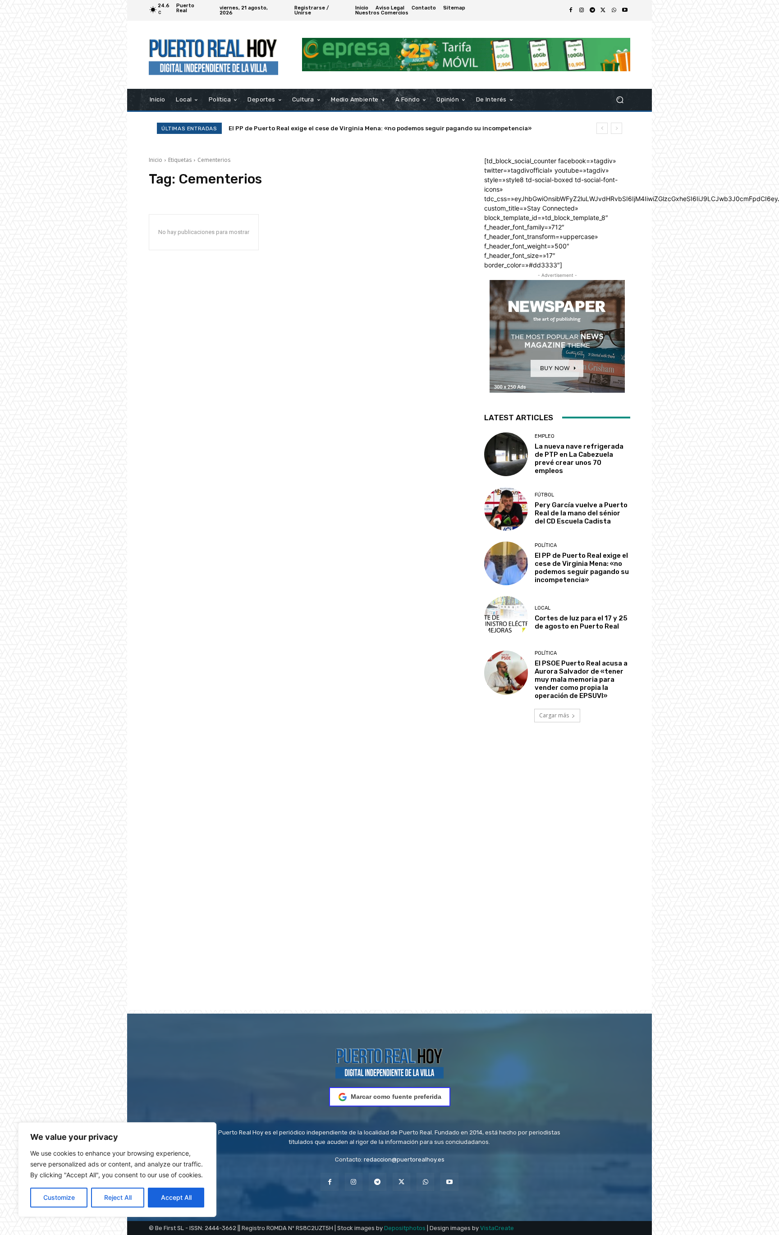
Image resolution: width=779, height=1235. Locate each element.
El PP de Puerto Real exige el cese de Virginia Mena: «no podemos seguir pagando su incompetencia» (582, 567)
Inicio (155, 160)
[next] (616, 128)
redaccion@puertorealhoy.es (404, 1159)
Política (546, 545)
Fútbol (544, 494)
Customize (59, 1197)
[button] (619, 99)
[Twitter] (603, 10)
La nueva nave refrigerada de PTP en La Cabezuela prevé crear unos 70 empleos (579, 458)
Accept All (176, 1197)
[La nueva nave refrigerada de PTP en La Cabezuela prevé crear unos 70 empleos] (506, 454)
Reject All (118, 1197)
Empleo (544, 436)
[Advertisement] (389, 879)
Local (542, 608)
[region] (117, 1169)
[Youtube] (624, 10)
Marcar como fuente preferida (396, 1096)
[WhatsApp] (614, 10)
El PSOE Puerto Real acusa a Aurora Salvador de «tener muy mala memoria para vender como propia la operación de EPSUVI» (581, 679)
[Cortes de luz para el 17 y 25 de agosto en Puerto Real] (506, 618)
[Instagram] (581, 10)
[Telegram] (592, 10)
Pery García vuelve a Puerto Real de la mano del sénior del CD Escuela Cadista (581, 513)
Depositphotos (405, 1228)
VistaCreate (497, 1228)
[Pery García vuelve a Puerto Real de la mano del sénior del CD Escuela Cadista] (506, 509)
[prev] (602, 128)
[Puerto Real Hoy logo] (389, 1062)
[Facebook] (570, 10)
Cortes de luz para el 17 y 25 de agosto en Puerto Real (309, 128)
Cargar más (554, 715)
